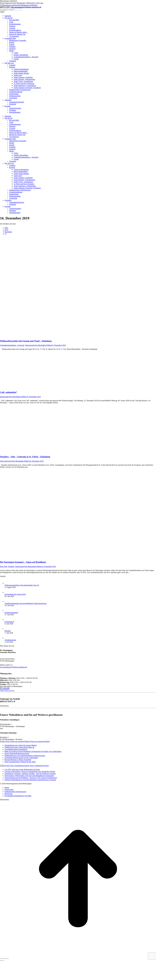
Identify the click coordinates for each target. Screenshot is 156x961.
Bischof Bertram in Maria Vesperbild (18, 760)
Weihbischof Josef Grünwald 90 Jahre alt (19, 747)
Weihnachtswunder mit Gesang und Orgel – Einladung (26, 341)
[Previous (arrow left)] (1, 960)
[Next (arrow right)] (3, 960)
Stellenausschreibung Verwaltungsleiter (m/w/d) (22, 585)
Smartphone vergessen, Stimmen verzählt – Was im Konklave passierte (30, 774)
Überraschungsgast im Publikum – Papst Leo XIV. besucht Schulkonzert (31, 778)
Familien (11, 566)
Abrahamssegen (10, 640)
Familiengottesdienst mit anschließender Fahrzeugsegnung (25, 603)
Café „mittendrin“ (8, 392)
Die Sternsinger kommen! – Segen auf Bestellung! (23, 562)
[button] (18, 796)
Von (43, 345)
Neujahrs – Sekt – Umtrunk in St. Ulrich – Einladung (25, 456)
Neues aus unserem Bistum (40, 741)
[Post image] (7, 583)
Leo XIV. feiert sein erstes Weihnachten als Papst (22, 769)
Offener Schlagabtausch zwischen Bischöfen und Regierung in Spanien (30, 780)
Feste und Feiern (6, 461)
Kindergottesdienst (11, 613)
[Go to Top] (78, 956)
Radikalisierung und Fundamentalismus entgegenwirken (25, 756)
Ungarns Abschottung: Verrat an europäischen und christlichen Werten (30, 771)
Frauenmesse (9, 622)
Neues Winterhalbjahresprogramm (17, 753)
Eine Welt (3, 566)
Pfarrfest (8, 631)
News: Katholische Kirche (39, 766)
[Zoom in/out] (8, 958)
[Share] (3, 958)
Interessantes (29, 345)
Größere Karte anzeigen (7, 690)
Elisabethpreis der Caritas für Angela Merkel (21, 745)
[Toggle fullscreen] (5, 958)
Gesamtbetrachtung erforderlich (16, 749)
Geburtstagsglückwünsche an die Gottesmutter (21, 758)
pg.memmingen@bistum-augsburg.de (26, 7)
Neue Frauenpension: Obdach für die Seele (20, 762)
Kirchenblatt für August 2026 (15, 594)
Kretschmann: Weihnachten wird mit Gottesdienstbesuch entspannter (29, 776)
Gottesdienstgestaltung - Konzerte (12, 345)
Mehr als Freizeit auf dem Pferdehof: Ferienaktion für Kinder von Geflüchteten (33, 751)
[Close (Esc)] (1, 958)
